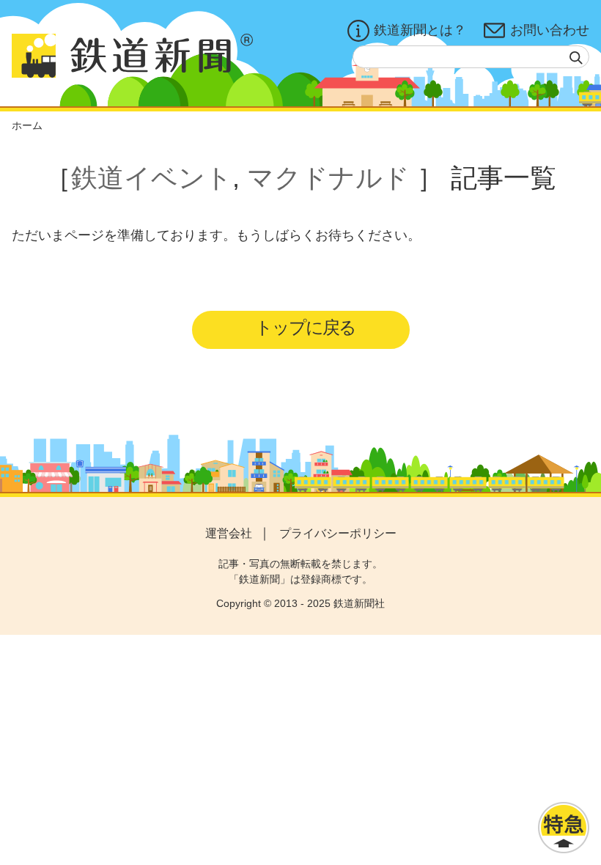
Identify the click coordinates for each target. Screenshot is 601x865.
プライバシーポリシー (338, 533)
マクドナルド (328, 178)
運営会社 (228, 533)
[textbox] (471, 56)
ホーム (27, 125)
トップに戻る (305, 327)
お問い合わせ (549, 30)
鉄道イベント (151, 178)
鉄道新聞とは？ (420, 30)
